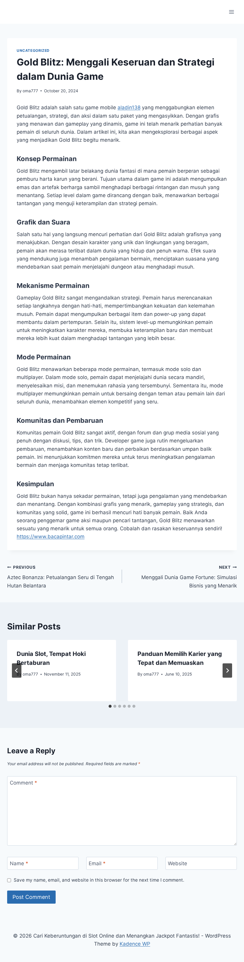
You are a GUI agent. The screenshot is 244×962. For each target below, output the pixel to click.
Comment (23, 783)
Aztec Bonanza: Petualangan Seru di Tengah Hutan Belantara (60, 577)
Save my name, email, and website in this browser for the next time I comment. (99, 880)
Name (19, 863)
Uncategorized (33, 50)
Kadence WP (135, 944)
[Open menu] (231, 11)
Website (177, 863)
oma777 (30, 90)
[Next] (227, 670)
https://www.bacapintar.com (51, 537)
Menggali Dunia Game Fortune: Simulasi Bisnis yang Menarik (189, 577)
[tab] (110, 706)
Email (97, 863)
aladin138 (129, 107)
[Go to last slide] (16, 670)
